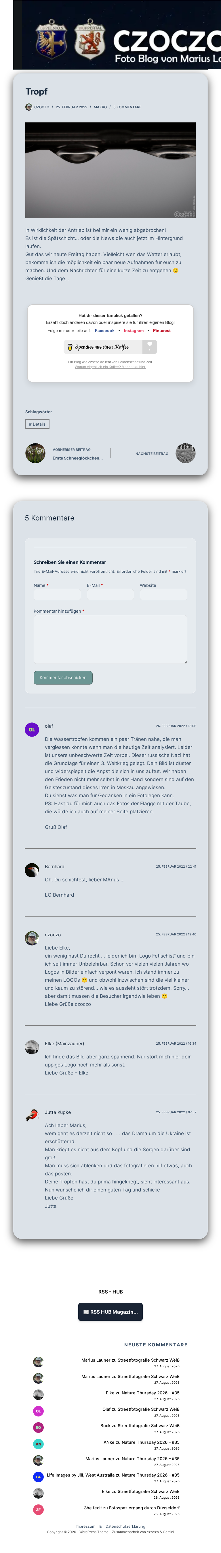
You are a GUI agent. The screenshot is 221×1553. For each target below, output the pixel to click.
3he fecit (93, 1507)
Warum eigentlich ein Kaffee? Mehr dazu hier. (110, 367)
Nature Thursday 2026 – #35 (151, 1393)
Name (41, 585)
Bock (105, 1425)
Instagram (134, 330)
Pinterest (162, 330)
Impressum (85, 1526)
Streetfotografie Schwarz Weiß (149, 1360)
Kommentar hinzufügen (59, 611)
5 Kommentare (127, 107)
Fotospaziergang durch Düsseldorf (144, 1507)
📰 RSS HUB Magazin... (110, 1312)
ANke (109, 1442)
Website (148, 585)
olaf (49, 726)
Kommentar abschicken (63, 677)
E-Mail (95, 585)
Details (37, 424)
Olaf (106, 1409)
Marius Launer (95, 1360)
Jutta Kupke (58, 1112)
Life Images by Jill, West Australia (81, 1475)
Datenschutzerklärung (125, 1526)
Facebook (105, 330)
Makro (100, 107)
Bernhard (54, 866)
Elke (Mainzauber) (64, 1043)
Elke (110, 1393)
